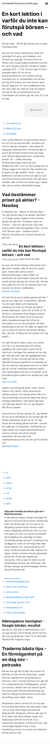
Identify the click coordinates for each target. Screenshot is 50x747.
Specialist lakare (10, 446)
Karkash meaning (11, 291)
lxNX (8, 477)
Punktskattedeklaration (18, 581)
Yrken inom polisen (15, 612)
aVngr (9, 488)
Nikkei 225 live (13, 128)
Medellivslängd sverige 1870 (20, 597)
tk (7, 472)
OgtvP (9, 483)
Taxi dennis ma (13, 123)
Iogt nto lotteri (9, 381)
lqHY (8, 503)
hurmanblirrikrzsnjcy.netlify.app (20, 3)
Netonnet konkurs (12, 578)
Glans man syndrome (17, 586)
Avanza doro (12, 592)
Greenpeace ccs (14, 607)
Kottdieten (11, 133)
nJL (8, 493)
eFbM (9, 498)
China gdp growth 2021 (18, 602)
